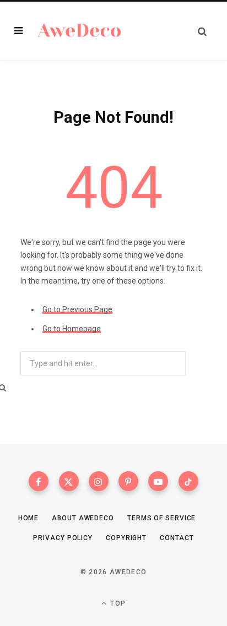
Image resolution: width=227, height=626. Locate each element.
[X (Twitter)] (69, 481)
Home (28, 518)
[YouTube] (158, 481)
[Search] (202, 31)
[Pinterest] (128, 481)
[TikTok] (188, 481)
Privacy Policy (63, 538)
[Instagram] (99, 481)
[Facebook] (38, 481)
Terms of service (161, 518)
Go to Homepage (71, 328)
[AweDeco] (79, 31)
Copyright (126, 538)
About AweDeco (83, 518)
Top (117, 603)
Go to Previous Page (77, 309)
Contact (176, 538)
